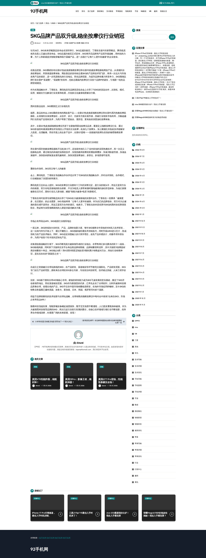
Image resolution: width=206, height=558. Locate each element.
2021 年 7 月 (139, 253)
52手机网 (42, 538)
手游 (136, 11)
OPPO (137, 321)
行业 (87, 43)
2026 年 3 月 (140, 182)
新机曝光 (100, 11)
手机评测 (138, 392)
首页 (77, 11)
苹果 (136, 437)
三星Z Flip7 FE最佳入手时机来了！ (148, 98)
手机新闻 (138, 385)
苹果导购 (138, 443)
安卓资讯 (138, 372)
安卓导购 (138, 359)
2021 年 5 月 (139, 266)
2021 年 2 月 (139, 285)
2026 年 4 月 (140, 176)
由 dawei (37, 43)
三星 (136, 340)
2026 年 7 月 (140, 156)
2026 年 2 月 (140, 189)
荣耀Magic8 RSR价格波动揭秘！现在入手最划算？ (154, 111)
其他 (32, 30)
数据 (136, 405)
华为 (136, 353)
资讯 (83, 11)
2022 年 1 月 (139, 214)
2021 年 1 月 (139, 292)
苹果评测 (138, 450)
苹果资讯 (138, 456)
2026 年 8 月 (140, 150)
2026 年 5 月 (140, 169)
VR (150, 11)
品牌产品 (73, 43)
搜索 (138, 30)
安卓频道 (109, 11)
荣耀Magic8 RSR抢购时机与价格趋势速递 (151, 117)
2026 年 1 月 (139, 195)
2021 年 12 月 (140, 221)
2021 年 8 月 (139, 246)
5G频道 (143, 11)
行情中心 (138, 469)
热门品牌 (91, 11)
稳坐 (83, 43)
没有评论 (59, 43)
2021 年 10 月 (140, 234)
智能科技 (138, 424)
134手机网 (50, 538)
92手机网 (39, 11)
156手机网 (58, 538)
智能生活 (163, 11)
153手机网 (66, 538)
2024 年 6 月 (140, 201)
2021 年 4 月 (140, 272)
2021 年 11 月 (140, 227)
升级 (66, 43)
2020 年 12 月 (140, 298)
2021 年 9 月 (139, 240)
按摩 (78, 43)
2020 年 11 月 (140, 305)
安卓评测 (138, 366)
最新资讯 (138, 430)
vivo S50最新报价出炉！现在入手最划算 (150, 104)
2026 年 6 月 (140, 163)
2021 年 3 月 (139, 279)
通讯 (136, 482)
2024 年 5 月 (140, 208)
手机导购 (138, 379)
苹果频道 (119, 11)
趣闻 (155, 11)
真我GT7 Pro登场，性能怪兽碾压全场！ (110, 381)
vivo (136, 327)
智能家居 (128, 11)
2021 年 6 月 (139, 259)
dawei (79, 342)
